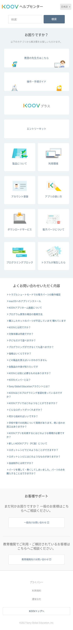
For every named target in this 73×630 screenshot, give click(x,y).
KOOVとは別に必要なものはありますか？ (30, 373)
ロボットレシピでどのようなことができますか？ (33, 450)
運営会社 (36, 599)
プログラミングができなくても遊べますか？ (31, 347)
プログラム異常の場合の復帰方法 (25, 314)
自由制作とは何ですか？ (21, 463)
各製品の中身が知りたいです (23, 367)
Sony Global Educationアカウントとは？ (29, 386)
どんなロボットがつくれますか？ (25, 410)
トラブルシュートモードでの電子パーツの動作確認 (34, 294)
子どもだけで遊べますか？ (22, 340)
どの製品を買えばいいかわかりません (28, 360)
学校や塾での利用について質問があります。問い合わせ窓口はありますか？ (36, 425)
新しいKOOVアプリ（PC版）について (28, 443)
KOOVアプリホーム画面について (25, 308)
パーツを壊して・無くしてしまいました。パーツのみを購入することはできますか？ (36, 472)
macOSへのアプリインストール (25, 301)
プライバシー (36, 582)
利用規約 (36, 591)
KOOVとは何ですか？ (20, 327)
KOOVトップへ (36, 611)
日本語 (64, 6)
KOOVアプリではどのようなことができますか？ (33, 403)
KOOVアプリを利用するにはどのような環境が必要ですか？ (35, 435)
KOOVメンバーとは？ (20, 380)
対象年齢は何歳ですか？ (21, 334)
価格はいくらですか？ (20, 353)
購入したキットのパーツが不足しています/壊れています (37, 321)
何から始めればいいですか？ (23, 416)
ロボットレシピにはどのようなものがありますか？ (34, 456)
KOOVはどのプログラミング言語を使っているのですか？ (34, 395)
